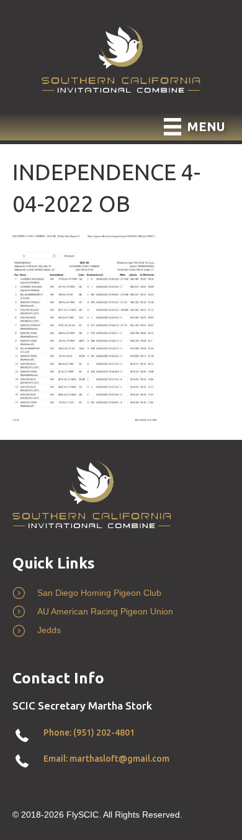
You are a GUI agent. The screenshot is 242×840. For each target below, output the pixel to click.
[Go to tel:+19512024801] (121, 736)
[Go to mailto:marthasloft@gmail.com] (121, 761)
